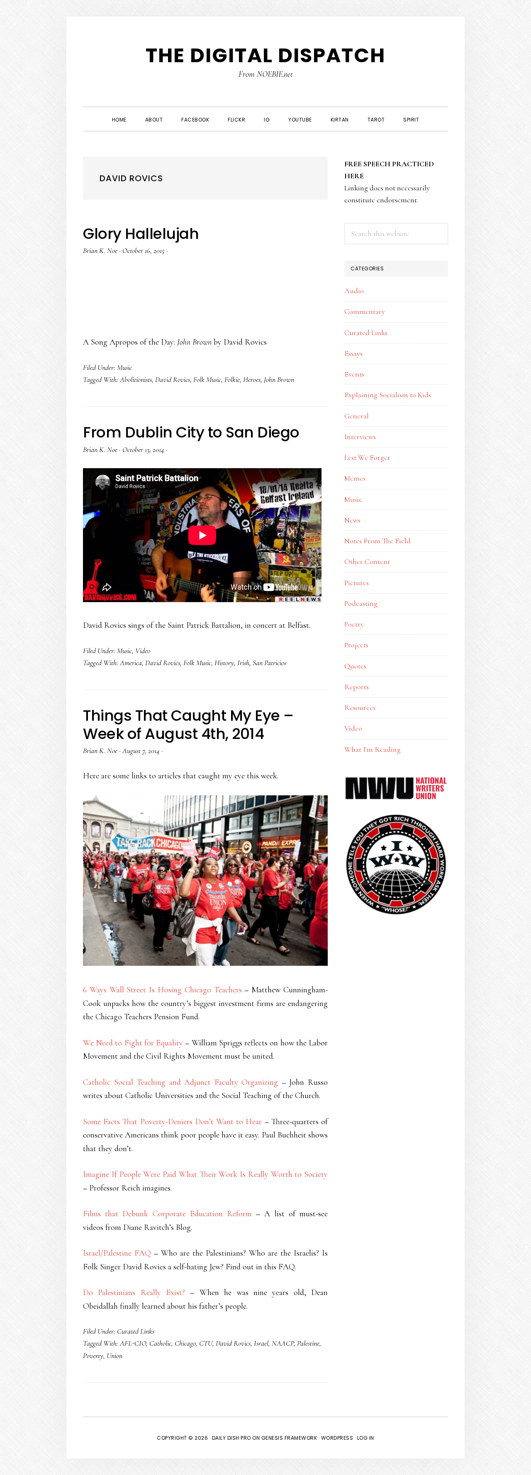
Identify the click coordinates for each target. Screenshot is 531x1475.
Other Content (367, 561)
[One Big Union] (396, 818)
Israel (261, 1343)
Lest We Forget (367, 457)
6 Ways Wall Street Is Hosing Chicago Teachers (162, 990)
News (352, 520)
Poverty (93, 1355)
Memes (354, 478)
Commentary (364, 311)
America (131, 662)
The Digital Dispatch (265, 55)
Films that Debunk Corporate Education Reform (167, 1214)
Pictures (356, 582)
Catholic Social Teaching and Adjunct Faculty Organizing (180, 1082)
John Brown (279, 379)
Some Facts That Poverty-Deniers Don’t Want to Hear (172, 1122)
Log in (365, 1437)
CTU (205, 1343)
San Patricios (269, 662)
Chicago (185, 1343)
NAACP (283, 1343)
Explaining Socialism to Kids (387, 394)
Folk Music (207, 379)
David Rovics (172, 379)
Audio (354, 290)
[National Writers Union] (396, 782)
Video (142, 650)
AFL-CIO (133, 1343)
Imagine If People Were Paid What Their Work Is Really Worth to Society (205, 1174)
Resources (359, 707)
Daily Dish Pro (231, 1437)
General (356, 415)
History (224, 662)
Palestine (308, 1343)
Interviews (360, 436)
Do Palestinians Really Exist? (134, 1293)
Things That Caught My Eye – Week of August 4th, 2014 (188, 724)
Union (114, 1355)
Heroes (252, 379)
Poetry (354, 624)
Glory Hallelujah (141, 233)
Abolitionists (136, 379)
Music (124, 367)
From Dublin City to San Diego (191, 432)
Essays (353, 353)
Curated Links (135, 1331)
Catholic (160, 1343)
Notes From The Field (377, 540)
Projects (356, 644)
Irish (243, 662)
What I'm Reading (372, 749)
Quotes (355, 666)
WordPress (337, 1437)
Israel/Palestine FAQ (117, 1253)
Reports (356, 686)
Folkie (232, 379)
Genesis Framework (289, 1437)
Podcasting (361, 603)
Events (354, 374)
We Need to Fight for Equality (133, 1043)
